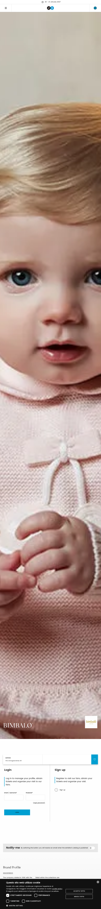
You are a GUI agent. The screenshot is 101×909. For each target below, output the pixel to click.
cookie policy (57, 889)
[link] (95, 8)
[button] (34, 905)
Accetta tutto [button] (79, 891)
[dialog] (50, 894)
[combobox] (98, 882)
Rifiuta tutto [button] (79, 897)
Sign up (62, 790)
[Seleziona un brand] (50, 8)
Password (29, 793)
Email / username (10, 793)
